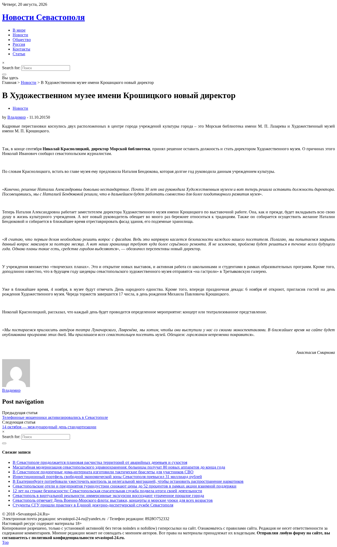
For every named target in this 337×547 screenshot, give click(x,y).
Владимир (16, 117)
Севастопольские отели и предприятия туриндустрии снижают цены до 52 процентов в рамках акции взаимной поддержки (124, 486)
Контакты (21, 49)
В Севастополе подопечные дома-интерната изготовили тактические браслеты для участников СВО (103, 472)
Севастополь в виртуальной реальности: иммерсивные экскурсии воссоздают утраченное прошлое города (108, 495)
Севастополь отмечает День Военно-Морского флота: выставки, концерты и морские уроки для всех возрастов (113, 500)
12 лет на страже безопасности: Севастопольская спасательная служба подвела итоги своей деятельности (107, 491)
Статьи (19, 54)
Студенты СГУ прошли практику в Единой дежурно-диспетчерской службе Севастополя (93, 505)
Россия (19, 44)
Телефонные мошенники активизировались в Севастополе (55, 417)
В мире (19, 30)
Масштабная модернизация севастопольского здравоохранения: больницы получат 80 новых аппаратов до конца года (119, 467)
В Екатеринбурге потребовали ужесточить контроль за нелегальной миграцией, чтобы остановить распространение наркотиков (128, 481)
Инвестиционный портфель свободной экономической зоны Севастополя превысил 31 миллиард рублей (107, 476)
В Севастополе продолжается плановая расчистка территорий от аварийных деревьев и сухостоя (100, 462)
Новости (20, 35)
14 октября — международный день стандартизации (49, 427)
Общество (22, 39)
